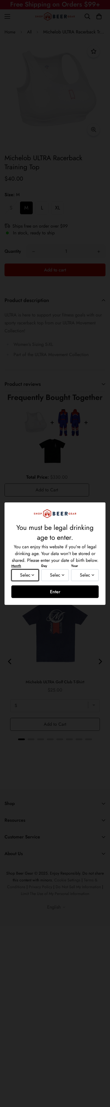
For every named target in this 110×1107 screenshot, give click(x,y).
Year (74, 566)
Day (44, 566)
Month (16, 566)
